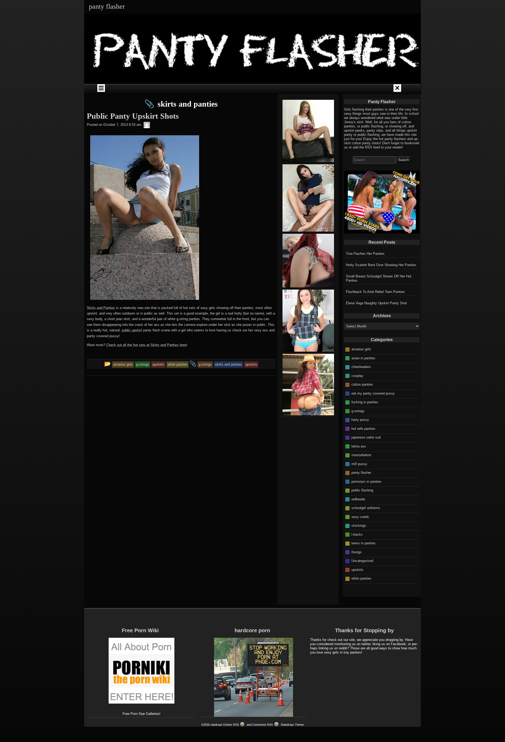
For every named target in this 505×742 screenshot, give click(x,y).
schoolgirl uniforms (365, 508)
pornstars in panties (366, 482)
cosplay (357, 376)
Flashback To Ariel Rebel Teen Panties (375, 292)
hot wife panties (363, 429)
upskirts (357, 570)
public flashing (362, 490)
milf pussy (359, 464)
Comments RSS (262, 724)
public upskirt (132, 330)
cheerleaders (361, 367)
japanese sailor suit (366, 437)
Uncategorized (362, 561)
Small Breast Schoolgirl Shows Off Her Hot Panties (378, 278)
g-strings (358, 411)
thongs (356, 552)
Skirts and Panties (101, 308)
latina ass (358, 446)
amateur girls (361, 349)
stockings (358, 525)
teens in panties (363, 543)
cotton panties (362, 384)
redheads (358, 499)
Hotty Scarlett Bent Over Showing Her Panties (381, 265)
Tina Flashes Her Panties (365, 254)
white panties (361, 578)
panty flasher (361, 473)
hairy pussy (360, 420)
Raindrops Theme (292, 724)
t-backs (357, 534)
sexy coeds (360, 517)
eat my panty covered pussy (373, 393)
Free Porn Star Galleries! (141, 714)
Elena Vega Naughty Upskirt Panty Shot (376, 303)
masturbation (361, 455)
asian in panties (363, 358)
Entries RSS (231, 724)
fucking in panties (364, 402)
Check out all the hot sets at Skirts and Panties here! (146, 345)
